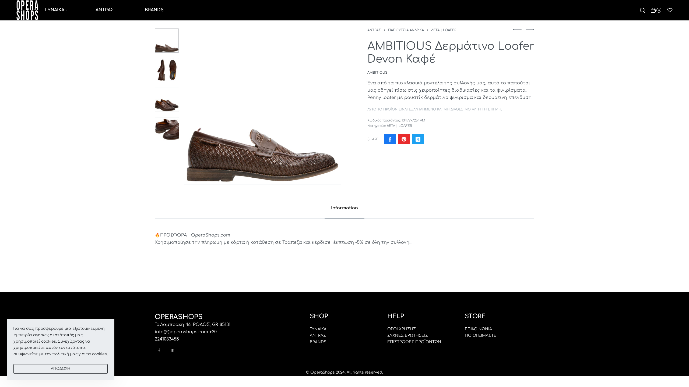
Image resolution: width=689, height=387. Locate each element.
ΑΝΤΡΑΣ (374, 30)
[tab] (344, 208)
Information (344, 208)
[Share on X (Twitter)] (418, 139)
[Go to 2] (167, 70)
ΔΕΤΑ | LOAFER (443, 30)
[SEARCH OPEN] (642, 10)
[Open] (670, 10)
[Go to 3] (167, 100)
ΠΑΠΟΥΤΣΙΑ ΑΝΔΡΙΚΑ (406, 30)
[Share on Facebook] (390, 139)
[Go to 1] (167, 40)
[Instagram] (172, 350)
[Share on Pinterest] (404, 139)
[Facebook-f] (159, 350)
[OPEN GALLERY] (262, 106)
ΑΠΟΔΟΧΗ (60, 369)
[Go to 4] (167, 129)
